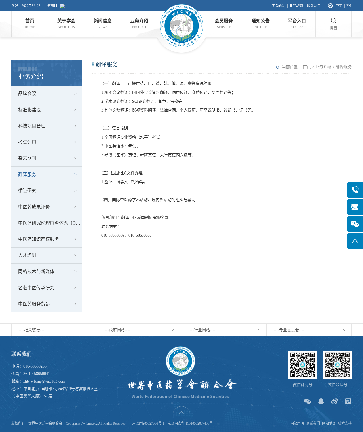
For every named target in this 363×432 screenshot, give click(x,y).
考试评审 (27, 142)
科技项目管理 (31, 125)
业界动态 (296, 6)
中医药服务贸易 (34, 303)
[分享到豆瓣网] (348, 401)
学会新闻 (278, 6)
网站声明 (297, 423)
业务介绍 (323, 67)
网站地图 (329, 423)
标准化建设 (29, 109)
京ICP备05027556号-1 (148, 423)
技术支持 (345, 423)
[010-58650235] (355, 190)
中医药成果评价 (34, 206)
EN (348, 6)
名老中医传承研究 (36, 287)
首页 (307, 67)
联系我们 (313, 423)
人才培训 (27, 255)
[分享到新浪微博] (334, 401)
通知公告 (313, 6)
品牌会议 (27, 93)
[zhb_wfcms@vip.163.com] (355, 207)
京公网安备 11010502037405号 (190, 423)
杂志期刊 (27, 158)
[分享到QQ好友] (320, 401)
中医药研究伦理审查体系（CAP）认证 (50, 223)
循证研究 (27, 190)
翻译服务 (27, 174)
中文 (338, 6)
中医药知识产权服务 (38, 239)
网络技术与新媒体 (36, 271)
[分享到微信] (307, 401)
